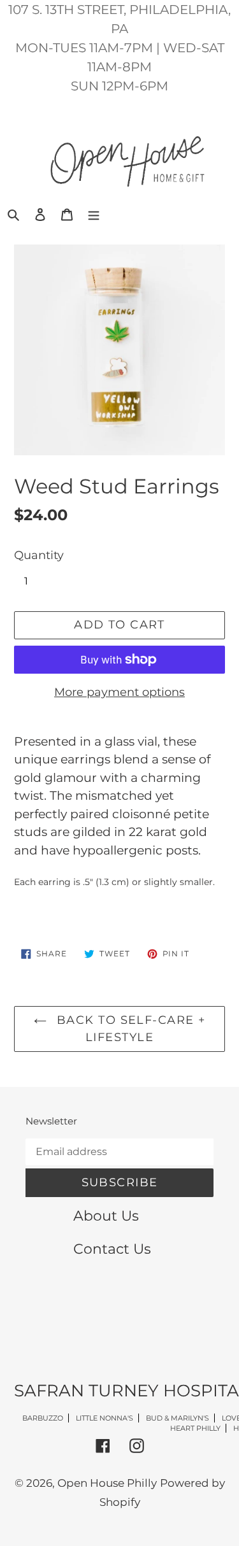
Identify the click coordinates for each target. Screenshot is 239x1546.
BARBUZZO (42, 1418)
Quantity (39, 555)
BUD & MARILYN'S (177, 1418)
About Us (106, 1215)
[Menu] (93, 214)
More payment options (119, 692)
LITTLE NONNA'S (104, 1418)
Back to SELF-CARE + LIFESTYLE (129, 1028)
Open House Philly (107, 1483)
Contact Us (112, 1248)
